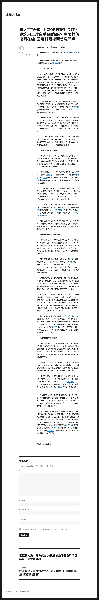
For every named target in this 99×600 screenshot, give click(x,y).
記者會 (57, 262)
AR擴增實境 (49, 240)
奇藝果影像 (59, 387)
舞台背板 (75, 316)
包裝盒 (55, 63)
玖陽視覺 (49, 175)
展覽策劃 (59, 210)
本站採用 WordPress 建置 (21, 591)
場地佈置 (70, 381)
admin (21, 52)
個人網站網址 (23, 519)
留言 (21, 471)
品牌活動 (55, 327)
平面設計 (55, 267)
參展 (38, 210)
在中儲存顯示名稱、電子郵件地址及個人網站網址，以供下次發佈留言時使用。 (46, 529)
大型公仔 (43, 216)
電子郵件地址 (24, 510)
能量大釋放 (13, 14)
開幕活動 (69, 425)
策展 (55, 207)
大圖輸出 (70, 52)
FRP (45, 52)
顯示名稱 (22, 500)
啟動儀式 (47, 69)
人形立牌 (47, 199)
